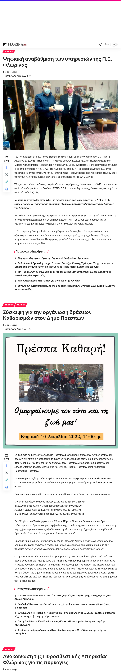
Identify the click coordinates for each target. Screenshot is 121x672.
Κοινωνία (9, 305)
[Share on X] (6, 174)
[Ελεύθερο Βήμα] (17, 44)
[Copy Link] (6, 181)
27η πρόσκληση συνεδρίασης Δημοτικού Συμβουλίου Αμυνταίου (53, 258)
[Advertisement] (60, 20)
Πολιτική (9, 52)
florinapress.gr (10, 71)
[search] (101, 44)
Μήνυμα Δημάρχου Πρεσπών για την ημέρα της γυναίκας (49, 280)
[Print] (6, 188)
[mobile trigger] (5, 44)
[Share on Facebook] (6, 167)
